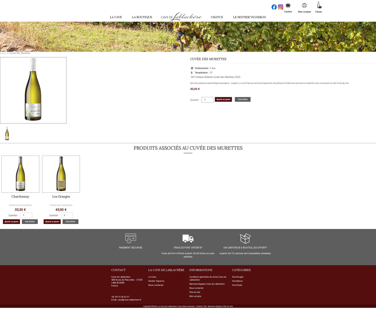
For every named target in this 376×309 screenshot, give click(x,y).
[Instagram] (281, 7)
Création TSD (201, 306)
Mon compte (195, 296)
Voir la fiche (242, 99)
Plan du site (194, 292)
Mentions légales (215, 306)
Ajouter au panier (223, 99)
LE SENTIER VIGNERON (249, 17)
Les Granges (61, 196)
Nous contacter (196, 288)
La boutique (142, 17)
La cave (116, 17)
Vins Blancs (237, 281)
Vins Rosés (237, 285)
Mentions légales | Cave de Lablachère (207, 284)
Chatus (217, 17)
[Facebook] (274, 7)
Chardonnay (20, 196)
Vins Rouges (238, 277)
